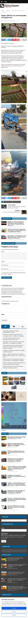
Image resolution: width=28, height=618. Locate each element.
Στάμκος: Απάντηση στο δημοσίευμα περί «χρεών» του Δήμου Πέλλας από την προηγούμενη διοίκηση (16, 230)
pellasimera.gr (18, 226)
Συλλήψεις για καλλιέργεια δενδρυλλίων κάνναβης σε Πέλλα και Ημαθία (16, 476)
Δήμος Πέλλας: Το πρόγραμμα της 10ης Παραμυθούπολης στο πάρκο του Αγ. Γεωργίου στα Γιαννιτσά (16, 237)
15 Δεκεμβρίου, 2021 (11, 239)
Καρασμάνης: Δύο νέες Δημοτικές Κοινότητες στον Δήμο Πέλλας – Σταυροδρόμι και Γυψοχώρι (15, 460)
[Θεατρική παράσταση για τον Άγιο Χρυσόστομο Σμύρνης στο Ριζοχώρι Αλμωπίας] (4, 507)
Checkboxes (4, 533)
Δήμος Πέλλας (8, 201)
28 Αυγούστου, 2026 (11, 439)
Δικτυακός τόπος (4, 269)
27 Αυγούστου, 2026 (11, 479)
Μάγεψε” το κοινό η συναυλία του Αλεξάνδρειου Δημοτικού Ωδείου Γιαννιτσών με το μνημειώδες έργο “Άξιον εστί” (15, 223)
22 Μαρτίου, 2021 (5, 20)
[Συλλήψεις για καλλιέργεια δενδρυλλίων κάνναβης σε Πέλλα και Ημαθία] (11, 383)
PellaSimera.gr (14, 20)
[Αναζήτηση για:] (14, 520)
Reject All (14, 615)
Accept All (14, 608)
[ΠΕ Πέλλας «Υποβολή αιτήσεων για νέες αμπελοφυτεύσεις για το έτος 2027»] (16, 378)
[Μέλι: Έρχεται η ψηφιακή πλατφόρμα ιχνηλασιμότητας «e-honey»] (5, 378)
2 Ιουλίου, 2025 (11, 233)
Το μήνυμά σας (5, 303)
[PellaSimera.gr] (9, 7)
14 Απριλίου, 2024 (11, 226)
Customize (14, 611)
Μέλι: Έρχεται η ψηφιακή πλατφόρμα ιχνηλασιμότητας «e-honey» (16, 437)
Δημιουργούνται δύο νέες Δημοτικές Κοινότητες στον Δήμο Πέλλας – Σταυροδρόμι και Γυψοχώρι (16, 491)
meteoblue (3, 430)
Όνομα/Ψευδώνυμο (6, 296)
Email (2, 314)
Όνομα (2, 261)
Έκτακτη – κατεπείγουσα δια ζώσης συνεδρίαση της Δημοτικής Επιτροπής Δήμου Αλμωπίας (16, 499)
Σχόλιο (2, 251)
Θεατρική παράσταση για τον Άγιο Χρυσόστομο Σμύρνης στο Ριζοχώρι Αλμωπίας (16, 507)
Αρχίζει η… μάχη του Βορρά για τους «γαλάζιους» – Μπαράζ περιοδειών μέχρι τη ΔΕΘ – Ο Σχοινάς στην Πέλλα (14, 355)
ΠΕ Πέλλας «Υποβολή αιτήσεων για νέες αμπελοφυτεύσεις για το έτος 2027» (15, 452)
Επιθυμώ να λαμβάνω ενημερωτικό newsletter (14, 535)
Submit (3, 541)
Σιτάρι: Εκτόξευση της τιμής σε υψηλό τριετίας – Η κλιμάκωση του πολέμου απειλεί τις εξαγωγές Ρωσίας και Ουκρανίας (13, 347)
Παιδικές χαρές (16, 201)
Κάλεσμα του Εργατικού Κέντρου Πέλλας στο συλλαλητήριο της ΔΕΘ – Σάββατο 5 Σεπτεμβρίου (16, 444)
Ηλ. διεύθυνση (4, 265)
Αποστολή (4, 320)
